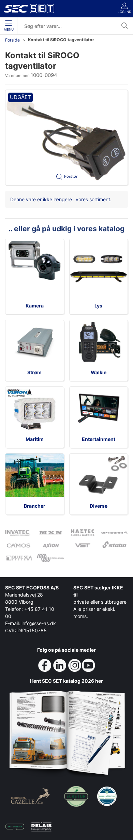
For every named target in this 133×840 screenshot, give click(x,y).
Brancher (34, 506)
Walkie (98, 372)
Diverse (98, 506)
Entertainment (98, 439)
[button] (66, 137)
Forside (12, 40)
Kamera (35, 305)
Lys (98, 305)
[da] (29, 8)
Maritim (35, 439)
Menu (9, 29)
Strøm (34, 372)
